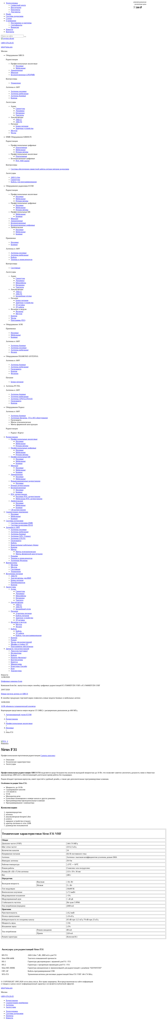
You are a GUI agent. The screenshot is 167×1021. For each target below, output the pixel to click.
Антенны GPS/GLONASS (22, 399)
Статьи (9, 18)
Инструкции (16, 7)
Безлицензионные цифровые (23, 225)
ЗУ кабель (20, 307)
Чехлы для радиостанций (21, 642)
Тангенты (20, 115)
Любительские (17, 501)
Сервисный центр (18, 5)
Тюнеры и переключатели (21, 259)
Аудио (13, 589)
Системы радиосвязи (14, 16)
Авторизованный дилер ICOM (18, 715)
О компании (11, 21)
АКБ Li (19, 119)
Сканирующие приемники (17, 512)
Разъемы (14, 556)
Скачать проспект (47, 755)
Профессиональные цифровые (23, 448)
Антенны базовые (18, 345)
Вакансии (15, 27)
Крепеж (14, 98)
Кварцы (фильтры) (18, 657)
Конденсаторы (17, 660)
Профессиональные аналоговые (24, 439)
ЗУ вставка (20, 305)
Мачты (13, 549)
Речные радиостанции (20, 485)
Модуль (14, 567)
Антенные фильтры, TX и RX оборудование (29, 418)
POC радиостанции (19, 494)
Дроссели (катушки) (19, 651)
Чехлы (13, 133)
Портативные (21, 147)
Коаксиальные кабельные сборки (24, 545)
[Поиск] (25, 36)
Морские (14, 72)
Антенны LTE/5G (18, 538)
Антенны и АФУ (13, 527)
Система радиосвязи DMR (22, 523)
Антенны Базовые (18, 96)
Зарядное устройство (24, 618)
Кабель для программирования (24, 182)
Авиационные (17, 70)
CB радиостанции (18, 510)
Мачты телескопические (26, 552)
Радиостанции (12, 437)
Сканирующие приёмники (17, 1003)
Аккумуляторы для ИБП (21, 578)
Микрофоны (21, 283)
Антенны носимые (19, 91)
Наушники (20, 113)
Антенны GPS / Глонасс (21, 536)
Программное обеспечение (22, 646)
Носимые (19, 66)
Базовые (19, 216)
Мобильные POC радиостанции (29, 499)
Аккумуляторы (17, 602)
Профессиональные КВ (20, 457)
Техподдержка (12, 3)
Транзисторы (16, 671)
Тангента (19, 600)
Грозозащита (16, 369)
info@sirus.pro (6, 47)
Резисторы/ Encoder (19, 666)
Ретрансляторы (22, 152)
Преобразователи (18, 582)
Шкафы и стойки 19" (19, 644)
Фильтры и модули (19, 622)
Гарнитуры (20, 108)
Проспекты (15, 10)
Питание (14, 611)
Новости (9, 29)
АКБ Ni (19, 122)
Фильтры (19, 311)
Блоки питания (22, 126)
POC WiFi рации (22, 161)
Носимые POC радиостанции (28, 496)
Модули (14, 131)
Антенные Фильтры (19, 560)
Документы (15, 12)
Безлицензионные (18, 223)
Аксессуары (11, 587)
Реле (13, 668)
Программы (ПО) (18, 320)
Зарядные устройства (24, 128)
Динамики (20, 111)
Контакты (10, 32)
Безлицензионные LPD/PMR (23, 75)
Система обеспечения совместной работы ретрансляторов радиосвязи (40, 169)
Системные (15, 268)
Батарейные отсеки (24, 296)
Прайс (8, 14)
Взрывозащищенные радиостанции (25, 481)
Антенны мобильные (19, 94)
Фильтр (14, 352)
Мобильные (21, 68)
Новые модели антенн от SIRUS (14, 694)
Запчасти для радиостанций (17, 649)
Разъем (14, 640)
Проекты (9, 1016)
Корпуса (14, 662)
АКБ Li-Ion (15, 177)
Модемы (14, 565)
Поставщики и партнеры (21, 23)
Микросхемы (16, 664)
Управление (16, 83)
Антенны (10, 1005)
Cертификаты (16, 25)
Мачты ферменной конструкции (29, 554)
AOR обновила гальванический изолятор (18, 706)
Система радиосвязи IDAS (22, 525)
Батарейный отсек (23, 609)
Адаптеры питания (24, 613)
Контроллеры (11, 563)
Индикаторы (16, 653)
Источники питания (14, 574)
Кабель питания (22, 616)
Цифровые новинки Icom (11, 681)
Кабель (14, 257)
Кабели (14, 655)
